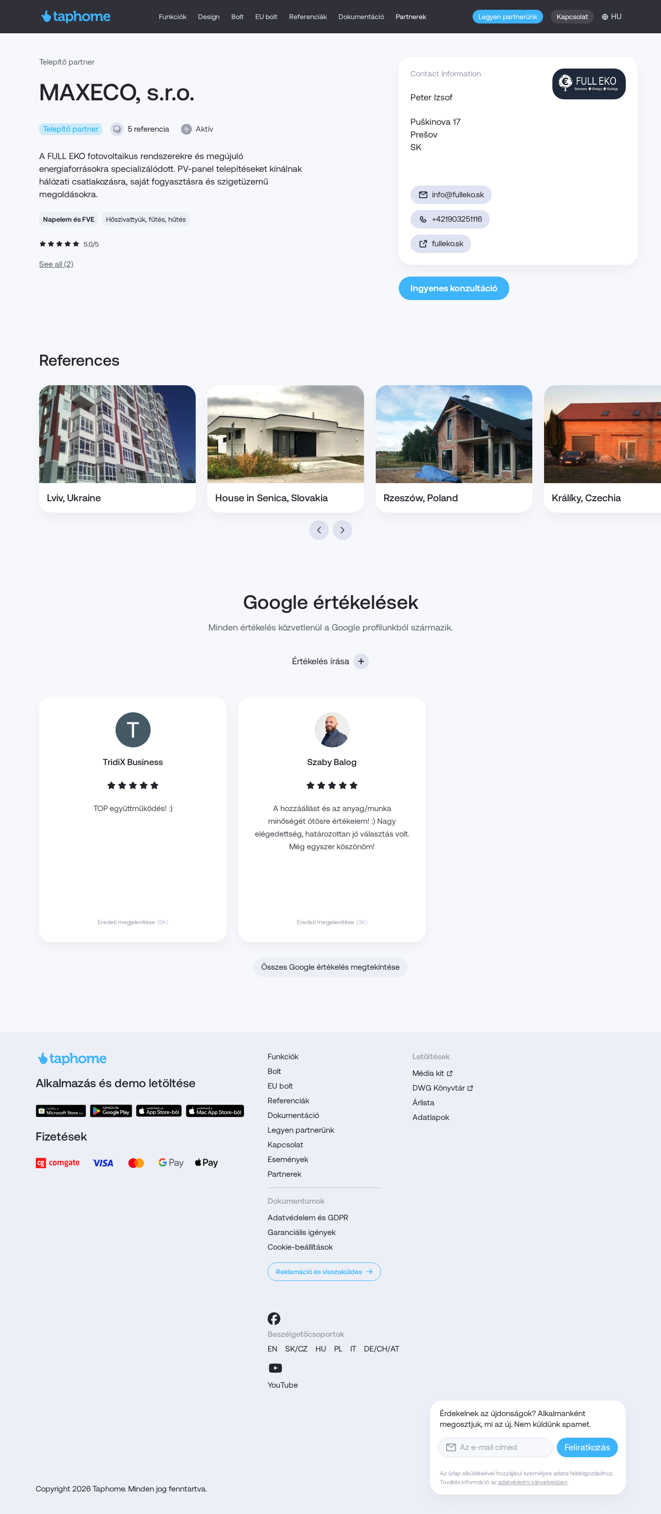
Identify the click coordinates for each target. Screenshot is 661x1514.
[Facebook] (274, 1318)
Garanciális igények (302, 1232)
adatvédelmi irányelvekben (533, 1482)
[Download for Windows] (61, 1110)
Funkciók (172, 17)
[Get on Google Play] (111, 1110)
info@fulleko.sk (458, 194)
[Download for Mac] (215, 1110)
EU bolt (266, 17)
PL (338, 1348)
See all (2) (56, 264)
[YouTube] (275, 1368)
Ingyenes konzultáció (454, 288)
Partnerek (411, 17)
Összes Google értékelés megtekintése (330, 967)
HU (321, 1348)
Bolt (237, 17)
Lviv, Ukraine (74, 498)
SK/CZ (296, 1348)
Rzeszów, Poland (421, 498)
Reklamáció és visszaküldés (319, 1272)
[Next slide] (342, 530)
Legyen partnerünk (508, 17)
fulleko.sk (447, 243)
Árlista (423, 1102)
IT (353, 1348)
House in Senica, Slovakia (271, 498)
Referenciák (308, 17)
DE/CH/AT (381, 1348)
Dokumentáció (361, 17)
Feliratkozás (587, 1447)
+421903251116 (457, 219)
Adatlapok (430, 1117)
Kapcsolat (572, 17)
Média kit (428, 1073)
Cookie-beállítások (300, 1247)
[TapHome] (76, 16)
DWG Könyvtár (438, 1088)
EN (272, 1348)
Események (288, 1159)
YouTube (283, 1385)
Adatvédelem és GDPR (308, 1217)
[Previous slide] (319, 530)
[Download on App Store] (159, 1110)
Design (209, 17)
